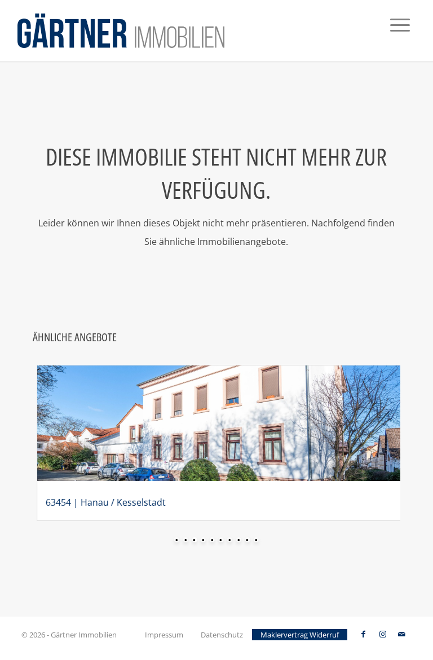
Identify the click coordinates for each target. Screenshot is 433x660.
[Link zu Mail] (402, 634)
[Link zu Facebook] (363, 634)
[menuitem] (400, 30)
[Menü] (400, 30)
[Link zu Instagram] (382, 634)
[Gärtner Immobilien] (121, 30)
